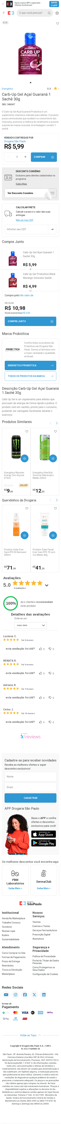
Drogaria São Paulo (15, 141)
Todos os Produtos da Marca (26, 376)
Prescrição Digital (41, 934)
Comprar (39, 157)
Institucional (10, 912)
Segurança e (41, 949)
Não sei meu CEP (24, 220)
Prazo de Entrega (11, 961)
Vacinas (37, 922)
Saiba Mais (21, 184)
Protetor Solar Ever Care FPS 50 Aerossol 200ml (15, 552)
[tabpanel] (30, 54)
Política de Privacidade (44, 956)
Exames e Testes (41, 926)
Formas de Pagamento (14, 957)
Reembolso (8, 965)
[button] (30, 54)
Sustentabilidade (10, 939)
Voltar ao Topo (28, 1035)
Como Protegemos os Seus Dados (44, 968)
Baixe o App (54, 4)
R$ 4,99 (30, 286)
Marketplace (8, 974)
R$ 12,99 (8, 485)
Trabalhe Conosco (11, 922)
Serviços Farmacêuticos (45, 930)
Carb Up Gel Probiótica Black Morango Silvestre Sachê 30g (39, 276)
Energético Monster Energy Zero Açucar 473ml (14, 475)
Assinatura (38, 938)
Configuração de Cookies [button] (45, 974)
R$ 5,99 (30, 265)
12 (38, 490)
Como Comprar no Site (13, 953)
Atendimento (11, 947)
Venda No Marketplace (13, 918)
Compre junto (17, 321)
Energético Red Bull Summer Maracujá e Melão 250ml (43, 475)
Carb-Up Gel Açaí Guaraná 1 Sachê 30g (38, 254)
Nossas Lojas (8, 931)
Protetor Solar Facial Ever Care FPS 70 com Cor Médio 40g (44, 552)
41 (38, 567)
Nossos (38, 914)
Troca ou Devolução (12, 970)
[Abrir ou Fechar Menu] (4, 13)
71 (10, 567)
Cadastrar (30, 798)
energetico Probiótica (22, 365)
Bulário (5, 935)
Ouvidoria (7, 927)
